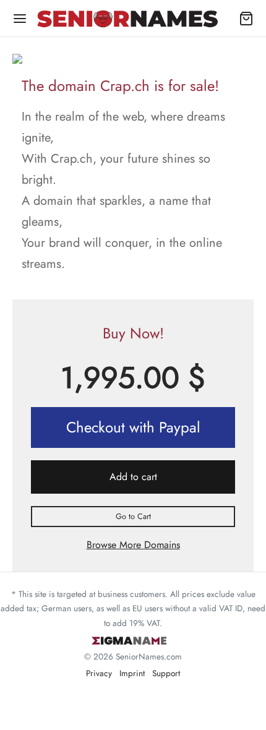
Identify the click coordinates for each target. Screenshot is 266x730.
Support (166, 673)
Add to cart (133, 477)
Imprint (132, 673)
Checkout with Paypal (133, 427)
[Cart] (246, 18)
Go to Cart (133, 516)
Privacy (99, 673)
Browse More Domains (133, 545)
